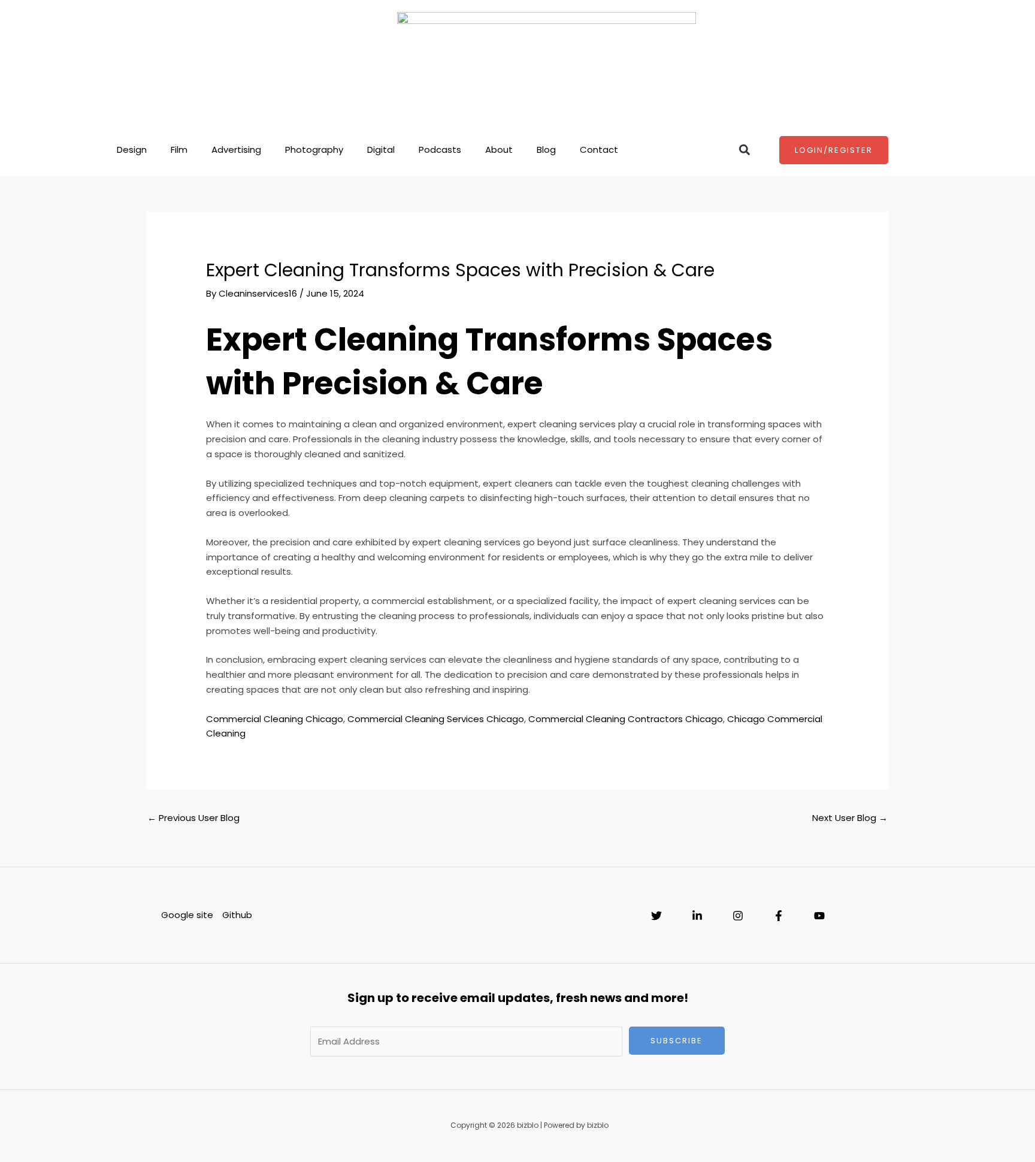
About (499, 149)
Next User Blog (850, 817)
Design (132, 149)
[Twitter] (656, 915)
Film (179, 149)
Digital (381, 149)
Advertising (236, 149)
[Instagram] (738, 915)
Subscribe (676, 1040)
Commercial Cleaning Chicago (274, 719)
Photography (314, 149)
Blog (546, 149)
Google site (187, 915)
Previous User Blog (193, 817)
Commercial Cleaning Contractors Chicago (625, 719)
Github (237, 915)
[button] (744, 150)
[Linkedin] (697, 915)
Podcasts (440, 149)
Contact (599, 149)
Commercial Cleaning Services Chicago (435, 719)
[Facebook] (778, 915)
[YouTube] (819, 915)
